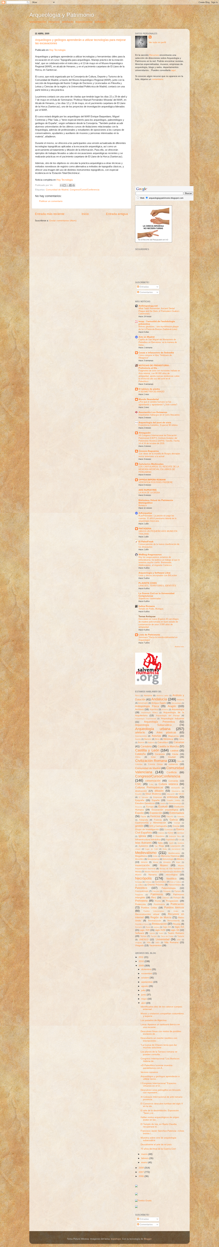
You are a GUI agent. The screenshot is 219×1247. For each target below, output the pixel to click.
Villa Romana (171, 942)
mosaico (167, 862)
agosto (145, 986)
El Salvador (143, 797)
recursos (54, 21)
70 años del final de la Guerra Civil (158, 1149)
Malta (165, 849)
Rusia (148, 927)
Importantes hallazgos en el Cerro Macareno (159, 415)
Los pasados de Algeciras (154, 1020)
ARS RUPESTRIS (147, 490)
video (157, 942)
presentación (38, 21)
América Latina (162, 695)
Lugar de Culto (151, 849)
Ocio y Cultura (175, 882)
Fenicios (155, 816)
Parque (177, 891)
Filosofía (170, 816)
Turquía (180, 936)
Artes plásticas (166, 732)
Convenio (173, 781)
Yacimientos (155, 945)
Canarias (179, 742)
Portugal (177, 898)
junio (144, 994)
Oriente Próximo (155, 885)
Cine (153, 757)
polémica (165, 898)
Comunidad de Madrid (57, 189)
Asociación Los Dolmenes (153, 412)
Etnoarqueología (175, 803)
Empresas (157, 797)
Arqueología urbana (152, 729)
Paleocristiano (174, 885)
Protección (140, 904)
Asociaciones (141, 736)
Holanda (161, 833)
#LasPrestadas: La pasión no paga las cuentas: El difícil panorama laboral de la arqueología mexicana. (157, 518)
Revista (177, 924)
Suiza (161, 933)
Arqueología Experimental (145, 719)
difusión (159, 790)
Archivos (139, 709)
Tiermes (154, 936)
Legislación (175, 846)
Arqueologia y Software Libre (154, 573)
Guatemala (168, 829)
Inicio (85, 214)
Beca (157, 739)
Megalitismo (141, 856)
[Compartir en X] (67, 185)
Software (139, 933)
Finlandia (180, 816)
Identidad (180, 833)
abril (143, 1003)
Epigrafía (139, 800)
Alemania (148, 695)
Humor (170, 833)
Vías (149, 942)
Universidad (162, 939)
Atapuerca (173, 736)
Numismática (160, 882)
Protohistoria (159, 904)
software (100, 21)
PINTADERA (145, 528)
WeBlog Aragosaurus (150, 554)
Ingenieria (170, 839)
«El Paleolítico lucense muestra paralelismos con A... (156, 1066)
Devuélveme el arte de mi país (156, 1144)
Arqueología (178, 709)
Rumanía (138, 927)
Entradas (144, 287)
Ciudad (172, 757)
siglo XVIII (160, 930)
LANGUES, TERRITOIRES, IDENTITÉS (157, 585)
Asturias (156, 735)
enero (144, 1162)
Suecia (152, 933)
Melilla (155, 856)
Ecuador (138, 794)
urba (179, 940)
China (137, 757)
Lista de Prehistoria (149, 635)
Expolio (139, 812)
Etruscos (138, 807)
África (137, 695)
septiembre (147, 982)
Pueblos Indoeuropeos (153, 911)
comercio (173, 764)
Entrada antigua (117, 214)
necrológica (171, 874)
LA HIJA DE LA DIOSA (149, 492)
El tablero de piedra (149, 389)
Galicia (174, 819)
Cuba (151, 784)
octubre (145, 977)
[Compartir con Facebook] (70, 185)
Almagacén (145, 433)
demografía (175, 788)
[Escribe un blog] (64, 185)
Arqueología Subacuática (153, 724)
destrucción (141, 791)
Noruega (138, 882)
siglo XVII (144, 930)
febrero (145, 1158)
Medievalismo (145, 853)
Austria (138, 739)
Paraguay (167, 891)
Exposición (156, 812)
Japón (171, 843)
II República (158, 836)
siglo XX (175, 930)
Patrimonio (157, 894)
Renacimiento (174, 921)
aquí (173, 70)
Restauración (159, 923)
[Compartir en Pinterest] (73, 185)
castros (174, 750)
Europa (150, 806)
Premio (158, 901)
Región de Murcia (161, 917)
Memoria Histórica (170, 856)
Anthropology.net (148, 306)
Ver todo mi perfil (157, 42)
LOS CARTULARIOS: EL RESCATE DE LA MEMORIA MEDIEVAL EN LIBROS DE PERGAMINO (159, 469)
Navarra (152, 874)
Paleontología (169, 888)
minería (144, 862)
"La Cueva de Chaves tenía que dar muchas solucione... (159, 1046)
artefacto (67, 21)
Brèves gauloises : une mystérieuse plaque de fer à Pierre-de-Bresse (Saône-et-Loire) (159, 327)
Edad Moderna (153, 794)
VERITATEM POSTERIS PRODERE (156, 482)
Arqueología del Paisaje (168, 715)
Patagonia (139, 895)
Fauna (143, 816)
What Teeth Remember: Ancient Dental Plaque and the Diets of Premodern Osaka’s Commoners (159, 311)
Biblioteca (168, 739)
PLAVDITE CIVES (148, 583)
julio (143, 990)
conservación (152, 780)
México (180, 859)
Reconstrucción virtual (147, 914)
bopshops (116, 1239)
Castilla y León (147, 750)
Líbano (137, 849)
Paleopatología (141, 891)
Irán (179, 840)
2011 (141, 957)
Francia (158, 820)
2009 (141, 965)
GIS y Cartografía (158, 826)
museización (142, 865)
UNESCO (143, 939)
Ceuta (175, 754)
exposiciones (84, 21)
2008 (141, 1168)
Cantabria (146, 746)
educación (171, 794)
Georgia (177, 823)
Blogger (148, 1239)
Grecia (176, 826)
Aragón (172, 706)
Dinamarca (176, 791)
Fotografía (143, 820)
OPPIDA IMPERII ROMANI (152, 480)
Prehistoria (141, 900)
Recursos (154, 55)
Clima (179, 761)
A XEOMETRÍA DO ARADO (151, 391)
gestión (139, 825)
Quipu (175, 911)
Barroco (147, 739)
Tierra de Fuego (167, 936)
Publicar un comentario (51, 201)
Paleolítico (141, 887)
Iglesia (142, 835)
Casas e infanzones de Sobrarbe (156, 352)
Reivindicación (154, 921)
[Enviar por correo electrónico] (61, 185)
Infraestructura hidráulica (147, 839)
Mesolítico (139, 859)
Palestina (155, 891)
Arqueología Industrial (172, 718)
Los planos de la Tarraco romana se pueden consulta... (159, 1053)
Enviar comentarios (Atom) (62, 220)
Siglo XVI (179, 927)
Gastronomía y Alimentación (150, 823)
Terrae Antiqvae (147, 616)
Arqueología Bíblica (149, 712)
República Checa (141, 924)
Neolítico (171, 878)
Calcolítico (163, 742)
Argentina (154, 709)
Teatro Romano (176, 933)
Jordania (180, 843)
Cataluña (140, 753)
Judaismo (143, 846)
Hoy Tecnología (57, 50)
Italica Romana (147, 606)
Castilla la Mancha (168, 746)
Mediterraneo (174, 853)
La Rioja (159, 846)
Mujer (178, 862)
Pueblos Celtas (149, 907)
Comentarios (146, 292)
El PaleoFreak (146, 541)
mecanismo (176, 849)
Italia (160, 843)
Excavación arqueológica (165, 810)
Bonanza (143, 505)
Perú (153, 897)
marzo (144, 1154)
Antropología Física (147, 706)
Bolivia (181, 739)
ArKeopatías (145, 513)
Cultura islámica (168, 784)
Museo (164, 865)
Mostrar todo (179, 646)
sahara (156, 927)
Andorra (180, 700)
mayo (144, 999)
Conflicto (172, 772)
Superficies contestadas (150, 598)
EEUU (181, 794)
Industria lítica (175, 836)
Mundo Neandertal (149, 399)
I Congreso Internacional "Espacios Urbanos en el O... (158, 1084)
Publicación (177, 904)
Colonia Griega (155, 764)
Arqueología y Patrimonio (61, 15)
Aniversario (143, 703)
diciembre (146, 969)
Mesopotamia (153, 859)
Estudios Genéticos (145, 803)
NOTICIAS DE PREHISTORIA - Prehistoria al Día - (154, 366)
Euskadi (163, 806)
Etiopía (162, 803)
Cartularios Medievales (151, 464)
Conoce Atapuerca (149, 451)
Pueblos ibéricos (174, 907)
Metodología (168, 859)
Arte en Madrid (147, 337)
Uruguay (138, 942)
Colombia (138, 764)
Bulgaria (151, 742)
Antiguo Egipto (158, 703)
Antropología (176, 703)
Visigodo (139, 945)
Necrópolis (143, 878)
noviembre (147, 973)
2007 (141, 1172)
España (156, 800)
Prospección (172, 901)
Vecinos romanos (149, 1072)
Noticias (148, 882)
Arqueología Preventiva (159, 721)
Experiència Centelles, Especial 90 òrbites (158, 425)
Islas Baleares (143, 842)
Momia (155, 862)
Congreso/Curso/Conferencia (84, 189)
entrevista (172, 797)
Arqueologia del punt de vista (155, 422)
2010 (141, 961)
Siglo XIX (167, 927)
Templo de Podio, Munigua (151, 609)
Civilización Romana (151, 761)
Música (138, 875)
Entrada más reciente (49, 214)
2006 (141, 1176)
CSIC (138, 784)
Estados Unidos (173, 800)
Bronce (141, 742)
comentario (157, 79)
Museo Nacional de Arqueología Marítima (163, 872)
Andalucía (159, 699)
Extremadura (176, 812)
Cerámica (160, 754)
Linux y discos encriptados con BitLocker (158, 575)
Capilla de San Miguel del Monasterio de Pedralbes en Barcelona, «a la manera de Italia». (158, 342)
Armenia (165, 709)
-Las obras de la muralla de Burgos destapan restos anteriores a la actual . (159, 455)
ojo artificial (139, 885)
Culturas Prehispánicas (149, 787)
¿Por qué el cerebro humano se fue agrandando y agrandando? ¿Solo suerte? (158, 403)
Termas (143, 936)
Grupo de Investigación (147, 829)
